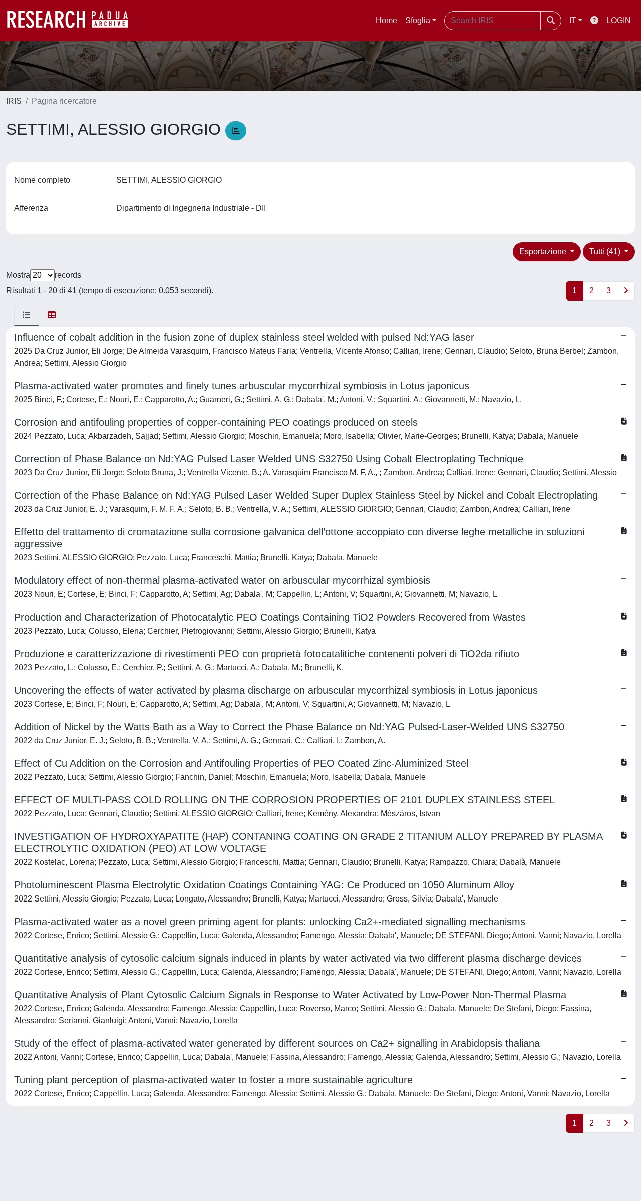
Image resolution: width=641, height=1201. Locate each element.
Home (386, 20)
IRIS (14, 101)
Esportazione (543, 251)
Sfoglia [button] (417, 20)
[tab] (26, 315)
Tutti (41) (605, 251)
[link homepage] (72, 20)
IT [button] (572, 20)
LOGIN (618, 20)
